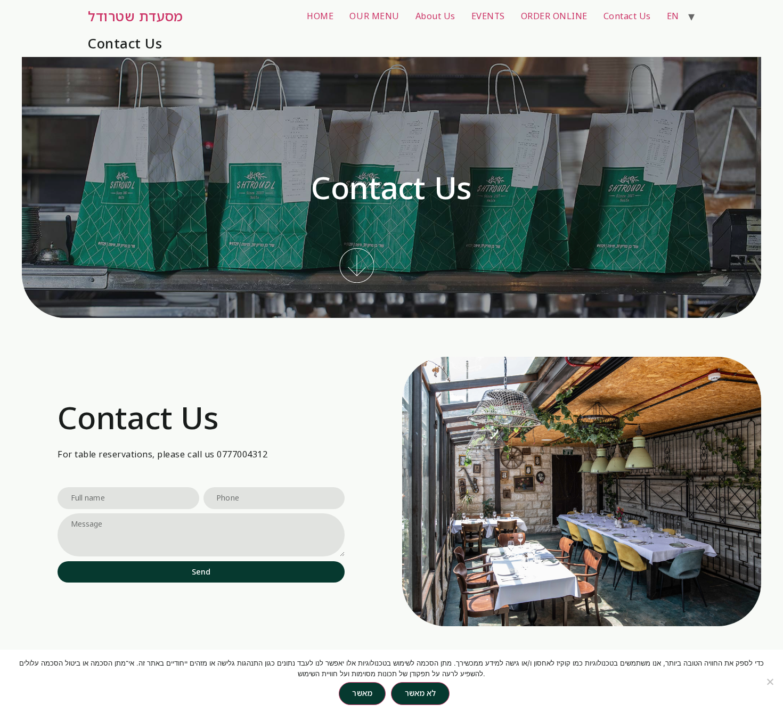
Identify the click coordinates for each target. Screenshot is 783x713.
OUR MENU (374, 16)
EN (673, 16)
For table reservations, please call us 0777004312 (162, 454)
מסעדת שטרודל (135, 16)
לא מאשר (420, 693)
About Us (435, 16)
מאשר (362, 693)
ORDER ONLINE (554, 16)
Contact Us (627, 16)
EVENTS (488, 16)
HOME (320, 16)
